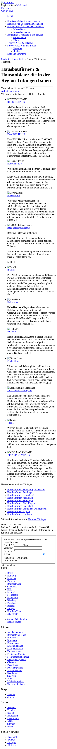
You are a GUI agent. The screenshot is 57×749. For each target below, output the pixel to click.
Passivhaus (12, 665)
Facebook (6, 8)
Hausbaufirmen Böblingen (20, 500)
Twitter (11, 739)
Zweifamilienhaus (15, 684)
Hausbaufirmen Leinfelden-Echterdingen (27, 508)
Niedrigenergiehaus (16, 659)
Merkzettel (21, 5)
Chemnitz (12, 586)
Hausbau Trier (14, 611)
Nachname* (9, 551)
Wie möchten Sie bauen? (13, 94)
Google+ (12, 742)
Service (21, 45)
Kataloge (16, 54)
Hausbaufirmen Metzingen (20, 497)
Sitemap (11, 724)
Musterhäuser (25, 26)
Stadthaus (12, 673)
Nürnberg (12, 600)
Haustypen (24, 21)
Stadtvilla (11, 676)
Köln (9, 589)
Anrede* (8, 545)
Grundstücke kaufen (17, 619)
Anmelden (9, 557)
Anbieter (11, 707)
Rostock (11, 605)
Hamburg (11, 575)
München (11, 578)
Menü (10, 16)
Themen (20, 43)
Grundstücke (19, 37)
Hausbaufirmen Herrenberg (20, 495)
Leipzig (11, 592)
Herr (18, 545)
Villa (9, 678)
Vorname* (9, 548)
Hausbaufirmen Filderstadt (20, 506)
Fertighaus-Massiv (16, 654)
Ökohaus (11, 662)
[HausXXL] (7, 2)
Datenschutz (13, 718)
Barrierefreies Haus (16, 635)
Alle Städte (12, 614)
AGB (10, 721)
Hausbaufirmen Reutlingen (20, 492)
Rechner (17, 51)
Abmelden (22, 557)
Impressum (12, 715)
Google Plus (7, 10)
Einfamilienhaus (15, 646)
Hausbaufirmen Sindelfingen (21, 503)
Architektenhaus (15, 632)
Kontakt (11, 713)
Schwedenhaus (14, 670)
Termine (11, 710)
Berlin (10, 573)
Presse (10, 726)
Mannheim (12, 597)
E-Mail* (8, 554)
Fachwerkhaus (14, 651)
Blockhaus (12, 637)
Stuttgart (11, 608)
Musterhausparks (21, 32)
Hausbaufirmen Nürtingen (19, 514)
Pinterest (12, 745)
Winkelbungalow (15, 681)
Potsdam (11, 603)
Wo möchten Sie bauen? (12, 88)
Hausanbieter (25, 23)
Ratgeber (17, 48)
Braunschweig (14, 584)
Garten (10, 697)
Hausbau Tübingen (37, 519)
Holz (31, 94)
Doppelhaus (13, 643)
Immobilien (25, 34)
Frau (26, 545)
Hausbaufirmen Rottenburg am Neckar (26, 489)
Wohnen (11, 694)
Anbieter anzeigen (10, 91)
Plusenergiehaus (15, 667)
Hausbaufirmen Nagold (18, 511)
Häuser (16, 40)
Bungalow (12, 640)
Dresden (11, 581)
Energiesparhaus (15, 648)
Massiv (41, 94)
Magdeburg (12, 594)
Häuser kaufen (14, 622)
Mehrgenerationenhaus (18, 656)
